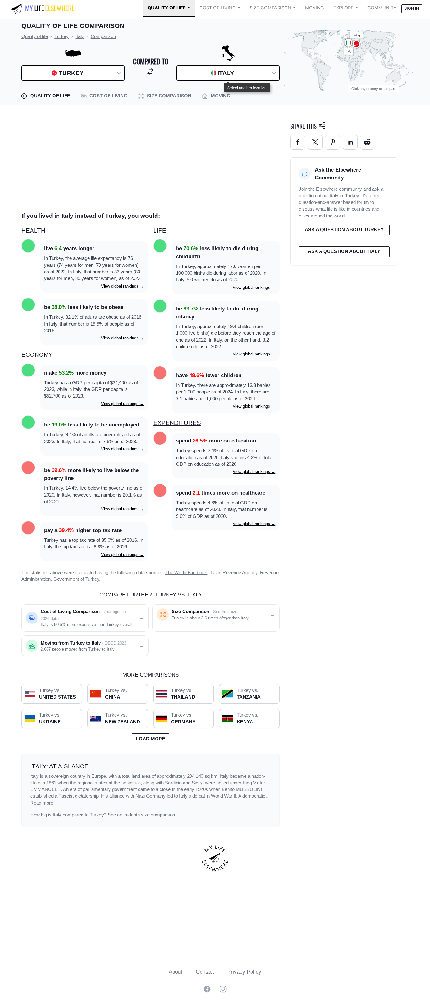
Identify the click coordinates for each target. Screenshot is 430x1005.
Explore (343, 8)
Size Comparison (270, 8)
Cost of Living (217, 8)
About (175, 972)
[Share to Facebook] (297, 142)
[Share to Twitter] (315, 142)
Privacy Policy (244, 972)
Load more (150, 738)
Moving (314, 8)
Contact (205, 972)
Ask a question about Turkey (344, 229)
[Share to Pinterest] (332, 142)
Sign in (411, 8)
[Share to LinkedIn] (350, 142)
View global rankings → (122, 286)
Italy (34, 776)
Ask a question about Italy (344, 251)
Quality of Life (166, 8)
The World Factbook (186, 572)
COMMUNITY (382, 8)
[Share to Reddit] (367, 142)
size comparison (158, 814)
